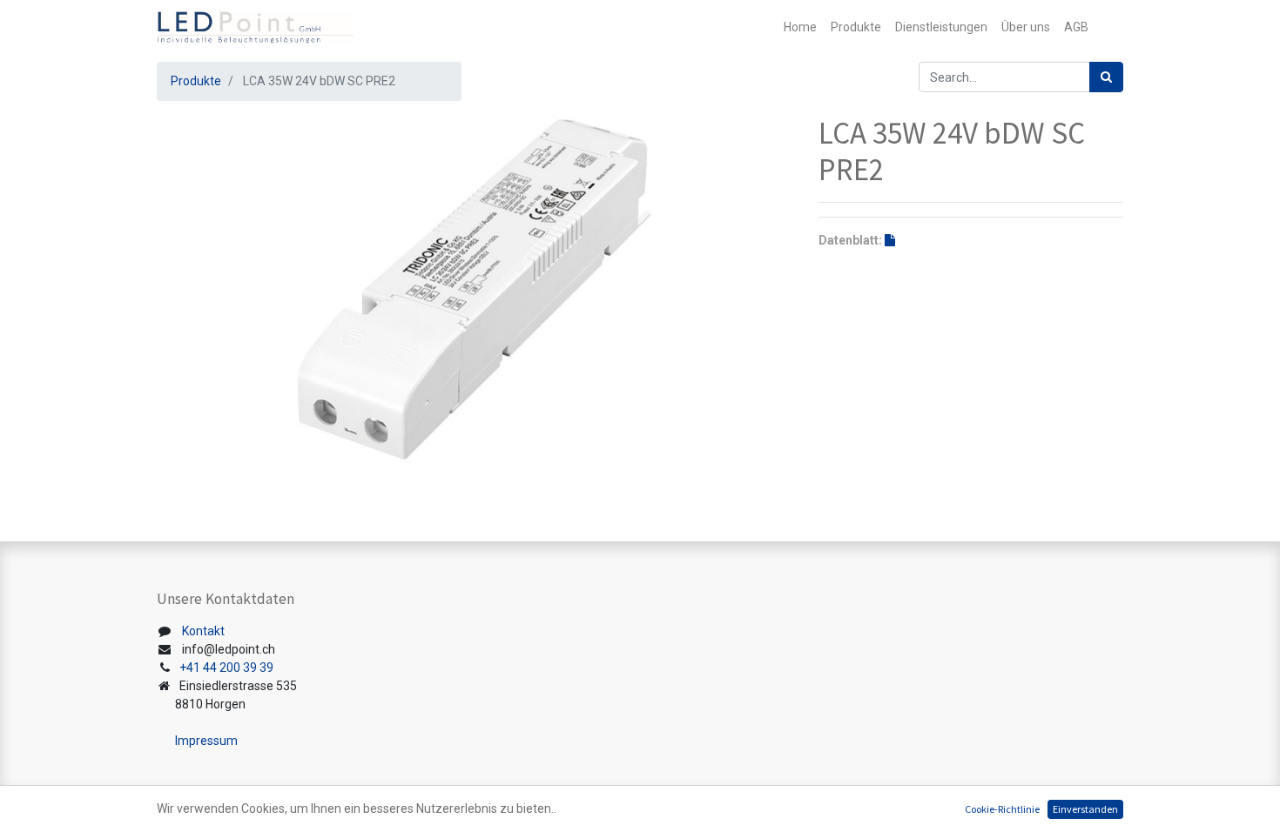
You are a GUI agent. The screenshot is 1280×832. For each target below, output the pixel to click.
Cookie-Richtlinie (1002, 808)
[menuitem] (800, 27)
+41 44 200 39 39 (226, 667)
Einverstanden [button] (1085, 808)
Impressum (206, 741)
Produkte (196, 81)
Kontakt (203, 631)
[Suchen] (1106, 77)
